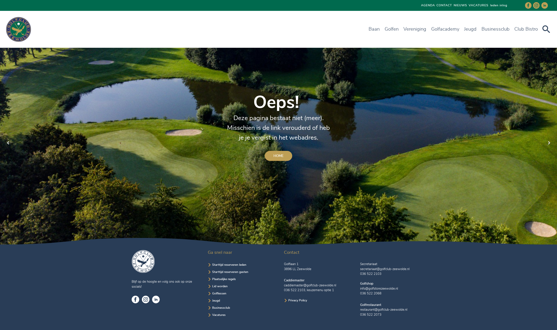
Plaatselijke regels (224, 279)
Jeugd (470, 29)
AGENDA (428, 5)
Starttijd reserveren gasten (230, 272)
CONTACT (444, 5)
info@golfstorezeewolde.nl (379, 288)
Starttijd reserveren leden (229, 264)
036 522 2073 (370, 314)
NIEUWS (460, 5)
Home (278, 156)
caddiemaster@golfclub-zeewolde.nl (310, 285)
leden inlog (498, 5)
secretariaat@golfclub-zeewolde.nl (384, 269)
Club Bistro (526, 29)
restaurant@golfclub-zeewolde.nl (383, 309)
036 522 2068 (370, 293)
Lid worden (220, 286)
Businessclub (221, 307)
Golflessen (219, 293)
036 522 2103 (294, 290)
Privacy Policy (297, 300)
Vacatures (219, 315)
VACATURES (478, 5)
